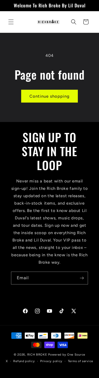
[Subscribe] (82, 278)
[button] (11, 22)
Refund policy (24, 361)
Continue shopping (49, 96)
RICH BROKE (37, 354)
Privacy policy (51, 361)
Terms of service (80, 361)
